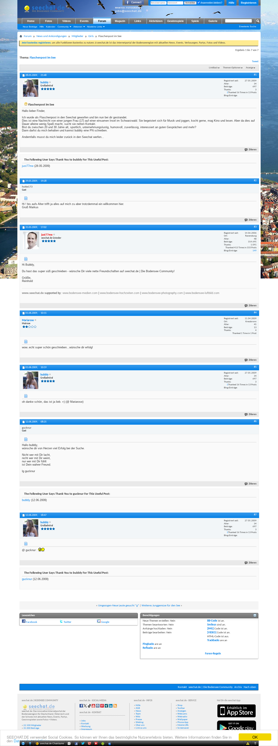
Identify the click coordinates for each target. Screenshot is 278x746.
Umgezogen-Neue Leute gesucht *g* (118, 605)
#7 (255, 514)
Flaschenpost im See (43, 57)
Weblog (139, 722)
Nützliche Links (94, 26)
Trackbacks (213, 640)
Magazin (120, 21)
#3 (255, 227)
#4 (255, 312)
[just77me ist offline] (31, 240)
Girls (91, 36)
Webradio (182, 717)
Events (84, 21)
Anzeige (249, 68)
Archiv (238, 687)
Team (138, 714)
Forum (102, 21)
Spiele (195, 21)
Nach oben (250, 687)
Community (63, 26)
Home (31, 21)
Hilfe (231, 2)
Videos (66, 21)
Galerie (212, 21)
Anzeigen (181, 711)
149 (254, 251)
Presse (139, 719)
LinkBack (213, 68)
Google (105, 622)
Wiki (138, 717)
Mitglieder (77, 36)
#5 (255, 367)
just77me (27, 166)
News (138, 711)
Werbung (85, 726)
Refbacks (148, 648)
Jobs (83, 721)
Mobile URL (183, 725)
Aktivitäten (155, 21)
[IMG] (210, 628)
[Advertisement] (139, 671)
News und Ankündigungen (51, 36)
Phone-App (182, 722)
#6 (255, 421)
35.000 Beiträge (31, 728)
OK (255, 737)
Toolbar (181, 708)
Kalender (50, 26)
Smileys (211, 624)
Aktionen (77, 26)
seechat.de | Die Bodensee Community (211, 687)
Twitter (67, 622)
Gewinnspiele (175, 21)
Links (137, 21)
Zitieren (252, 150)
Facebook (31, 622)
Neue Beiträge (30, 26)
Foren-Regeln (213, 653)
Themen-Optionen (232, 68)
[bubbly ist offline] (30, 88)
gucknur (27, 579)
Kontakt (182, 687)
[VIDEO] (211, 632)
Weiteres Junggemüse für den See (161, 605)
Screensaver (183, 728)
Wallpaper (182, 719)
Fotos (48, 21)
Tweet (255, 61)
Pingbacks (148, 644)
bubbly (26, 500)
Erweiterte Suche (247, 26)
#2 (255, 180)
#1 (255, 75)
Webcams (182, 714)
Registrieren (248, 2)
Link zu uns (141, 728)
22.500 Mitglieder (32, 725)
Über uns (140, 725)
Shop (179, 705)
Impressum (86, 729)
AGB (138, 708)
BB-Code (212, 620)
